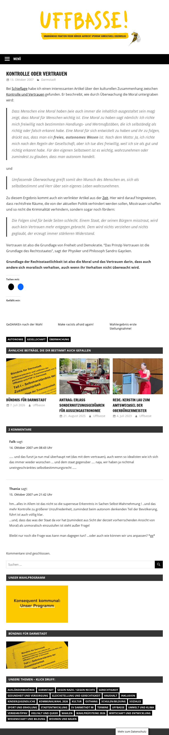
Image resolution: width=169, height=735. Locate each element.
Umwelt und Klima (141, 707)
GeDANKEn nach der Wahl (24, 324)
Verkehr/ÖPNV (17, 713)
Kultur (77, 701)
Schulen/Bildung (113, 701)
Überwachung (59, 339)
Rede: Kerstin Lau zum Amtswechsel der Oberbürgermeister (131, 405)
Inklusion (128, 695)
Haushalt (110, 695)
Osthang (91, 701)
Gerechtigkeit (108, 690)
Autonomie (15, 339)
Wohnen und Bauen (63, 719)
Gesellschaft (36, 339)
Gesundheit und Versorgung (28, 695)
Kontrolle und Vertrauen (25, 94)
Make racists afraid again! (76, 324)
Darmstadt (48, 80)
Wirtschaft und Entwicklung (130, 713)
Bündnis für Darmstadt (26, 400)
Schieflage (19, 88)
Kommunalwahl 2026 (53, 701)
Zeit (105, 198)
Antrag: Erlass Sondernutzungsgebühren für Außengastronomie (81, 405)
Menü (17, 59)
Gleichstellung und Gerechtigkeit (76, 695)
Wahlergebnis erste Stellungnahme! (123, 326)
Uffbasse (39, 405)
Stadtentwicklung (54, 707)
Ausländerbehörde (21, 690)
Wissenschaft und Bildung (26, 719)
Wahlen (67, 713)
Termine (102, 707)
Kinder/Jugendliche (21, 701)
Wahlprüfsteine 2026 (90, 713)
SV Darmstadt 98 (82, 707)
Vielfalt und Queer (44, 713)
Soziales (135, 701)
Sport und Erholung (22, 707)
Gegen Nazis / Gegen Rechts (76, 690)
